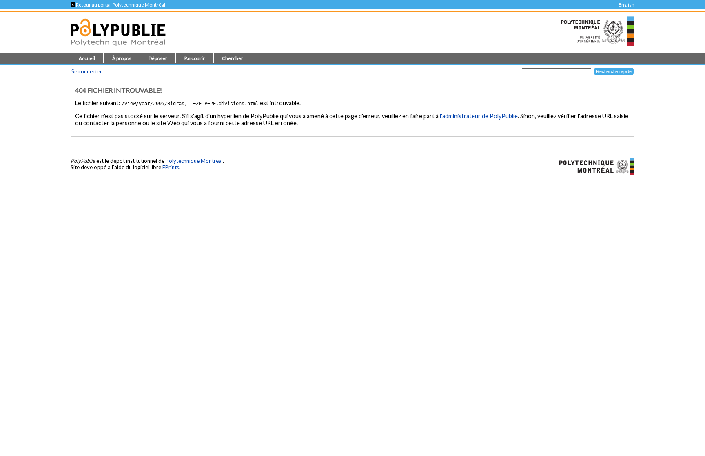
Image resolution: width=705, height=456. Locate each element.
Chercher (232, 58)
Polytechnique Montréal (194, 160)
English (626, 4)
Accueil (87, 58)
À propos (121, 58)
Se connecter (86, 71)
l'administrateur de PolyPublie (479, 116)
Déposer (158, 58)
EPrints (170, 167)
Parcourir (194, 58)
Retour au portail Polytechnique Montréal (118, 4)
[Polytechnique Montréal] (593, 165)
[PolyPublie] (118, 48)
